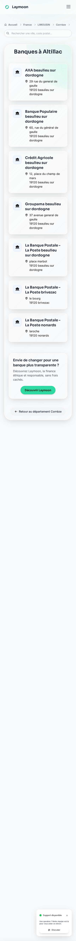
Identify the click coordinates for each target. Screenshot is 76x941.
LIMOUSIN (44, 24)
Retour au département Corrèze (40, 411)
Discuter (56, 930)
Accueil (12, 24)
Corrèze (61, 24)
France (27, 24)
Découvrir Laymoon (38, 390)
